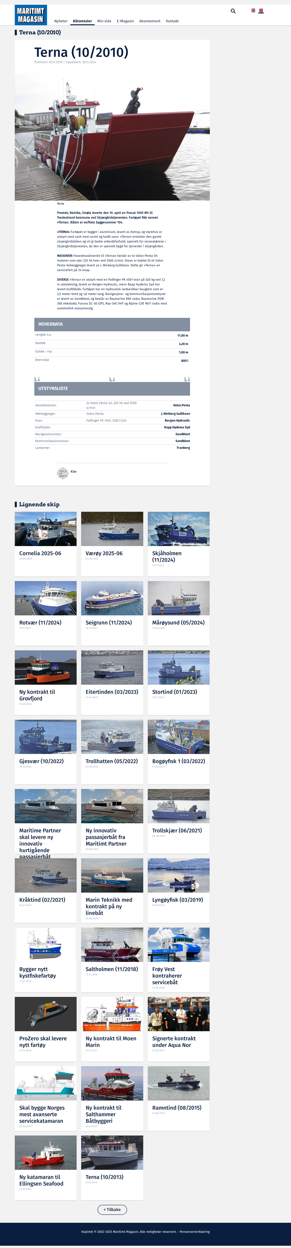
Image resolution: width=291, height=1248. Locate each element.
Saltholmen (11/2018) (112, 969)
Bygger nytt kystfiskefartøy (37, 972)
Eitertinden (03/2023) (112, 692)
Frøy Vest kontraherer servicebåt (167, 976)
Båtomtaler (82, 21)
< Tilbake (112, 1210)
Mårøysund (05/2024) (178, 623)
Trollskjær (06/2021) (177, 831)
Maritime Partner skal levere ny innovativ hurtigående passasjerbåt (40, 844)
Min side (104, 21)
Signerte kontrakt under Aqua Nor (174, 1042)
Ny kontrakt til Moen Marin (111, 1042)
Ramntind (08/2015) (176, 1108)
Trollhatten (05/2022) (112, 761)
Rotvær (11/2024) (40, 623)
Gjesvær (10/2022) (41, 761)
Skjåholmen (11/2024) (167, 556)
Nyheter (61, 21)
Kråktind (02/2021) (42, 900)
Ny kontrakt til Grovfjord (37, 695)
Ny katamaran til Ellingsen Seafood (41, 1180)
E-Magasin (125, 21)
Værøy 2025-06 (104, 553)
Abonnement (150, 21)
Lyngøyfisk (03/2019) (177, 900)
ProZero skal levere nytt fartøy (43, 1042)
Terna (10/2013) (104, 1177)
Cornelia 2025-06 (40, 553)
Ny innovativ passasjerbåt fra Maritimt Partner (106, 837)
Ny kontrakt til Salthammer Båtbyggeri (103, 1115)
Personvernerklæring (195, 1231)
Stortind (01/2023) (174, 692)
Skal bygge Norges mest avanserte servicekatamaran (42, 1115)
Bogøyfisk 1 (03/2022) (178, 761)
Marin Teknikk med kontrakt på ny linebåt (109, 907)
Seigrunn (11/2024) (109, 623)
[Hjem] (31, 15)
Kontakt (172, 21)
